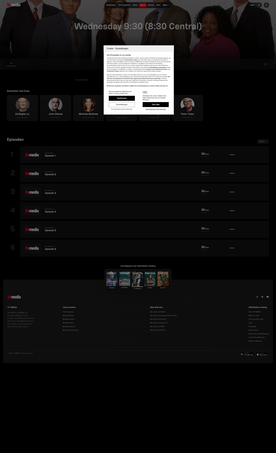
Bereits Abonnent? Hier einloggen (156, 109)
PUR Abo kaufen (156, 104)
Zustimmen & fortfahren (122, 98)
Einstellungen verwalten (122, 104)
